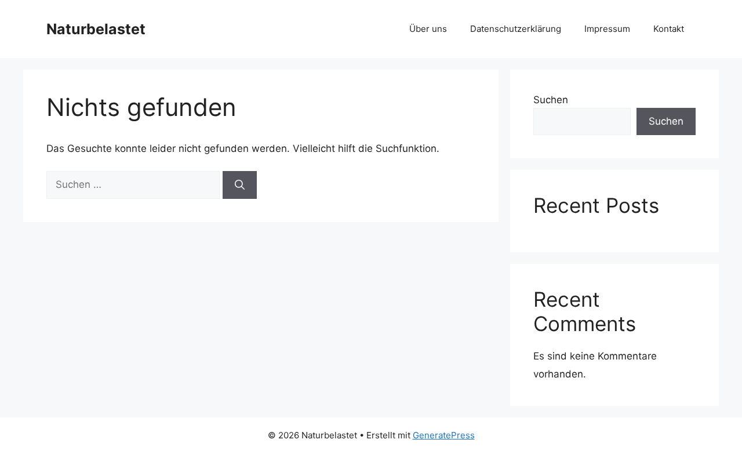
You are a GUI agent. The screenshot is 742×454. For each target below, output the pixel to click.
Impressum (607, 28)
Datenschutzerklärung (515, 28)
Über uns (428, 28)
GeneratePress (444, 435)
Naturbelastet (96, 29)
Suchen (550, 100)
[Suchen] (240, 185)
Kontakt (668, 28)
